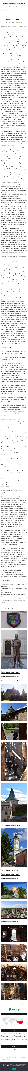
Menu (4, 12)
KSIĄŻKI (3, 1059)
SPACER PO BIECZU (14, 20)
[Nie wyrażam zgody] (26, 1066)
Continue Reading (22, 1003)
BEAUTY (9, 1059)
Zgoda (14, 1069)
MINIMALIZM (22, 1057)
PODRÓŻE (16, 17)
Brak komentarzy (18, 22)
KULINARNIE (14, 1057)
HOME (11, 17)
